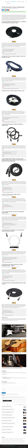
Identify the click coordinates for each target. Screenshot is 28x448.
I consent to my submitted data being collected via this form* (9, 399)
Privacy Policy (24, 446)
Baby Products (8, 3)
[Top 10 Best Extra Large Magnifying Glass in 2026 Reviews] (24, 412)
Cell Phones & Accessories (16, 438)
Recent (20, 404)
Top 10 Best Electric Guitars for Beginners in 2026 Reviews (11, 338)
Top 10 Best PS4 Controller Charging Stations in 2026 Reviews (8, 417)
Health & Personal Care (16, 439)
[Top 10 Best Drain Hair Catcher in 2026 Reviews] (24, 406)
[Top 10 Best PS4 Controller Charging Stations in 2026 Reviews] (24, 418)
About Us (22, 446)
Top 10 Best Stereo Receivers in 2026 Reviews (6, 429)
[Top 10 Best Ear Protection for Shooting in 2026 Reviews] (24, 432)
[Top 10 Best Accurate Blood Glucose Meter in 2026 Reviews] (24, 409)
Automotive (3, 438)
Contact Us (20, 446)
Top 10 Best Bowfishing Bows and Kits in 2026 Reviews (7, 426)
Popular (8, 404)
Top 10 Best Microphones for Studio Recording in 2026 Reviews (12, 367)
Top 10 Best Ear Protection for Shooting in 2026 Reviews (8, 432)
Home (3, 8)
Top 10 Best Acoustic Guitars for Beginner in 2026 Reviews (11, 353)
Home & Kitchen (18, 1)
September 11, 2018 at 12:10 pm (10, 377)
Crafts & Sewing (3, 439)
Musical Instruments (6, 8)
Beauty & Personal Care (7, 1)
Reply (3, 379)
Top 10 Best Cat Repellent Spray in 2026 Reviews (7, 420)
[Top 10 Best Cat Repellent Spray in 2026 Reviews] (24, 420)
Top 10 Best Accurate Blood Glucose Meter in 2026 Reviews (8, 409)
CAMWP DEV (13, 445)
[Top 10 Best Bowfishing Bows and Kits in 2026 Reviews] (24, 427)
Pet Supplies (22, 1)
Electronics (7, 439)
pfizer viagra (5, 377)
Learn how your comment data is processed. (14, 394)
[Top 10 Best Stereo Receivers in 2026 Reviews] (24, 429)
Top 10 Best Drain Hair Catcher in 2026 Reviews (7, 406)
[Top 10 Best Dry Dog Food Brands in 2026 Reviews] (24, 415)
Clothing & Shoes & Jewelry (22, 438)
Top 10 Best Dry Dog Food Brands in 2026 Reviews (7, 414)
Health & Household (11, 439)
